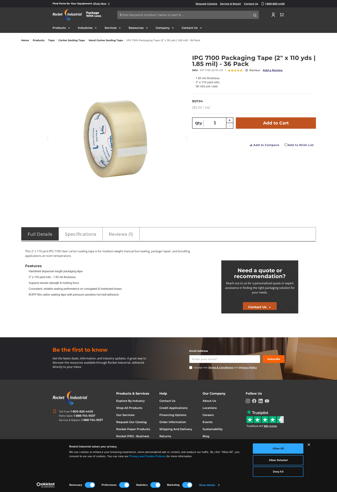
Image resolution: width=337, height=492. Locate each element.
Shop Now (99, 3)
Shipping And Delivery (175, 429)
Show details (207, 485)
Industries (85, 28)
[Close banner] (309, 444)
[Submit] (255, 15)
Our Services (125, 415)
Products (59, 28)
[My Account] (273, 15)
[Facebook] (254, 401)
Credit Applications (173, 408)
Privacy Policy (248, 367)
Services (111, 28)
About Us (209, 401)
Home (25, 40)
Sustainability (213, 429)
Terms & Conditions (220, 367)
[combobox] (188, 15)
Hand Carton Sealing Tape (106, 40)
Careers (208, 415)
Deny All (278, 471)
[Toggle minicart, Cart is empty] (282, 15)
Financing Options (172, 415)
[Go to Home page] (79, 15)
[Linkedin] (260, 401)
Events (207, 422)
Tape (51, 40)
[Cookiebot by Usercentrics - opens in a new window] (45, 485)
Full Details (40, 234)
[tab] (40, 233)
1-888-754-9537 (84, 415)
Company (163, 28)
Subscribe (273, 359)
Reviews (120, 234)
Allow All (278, 448)
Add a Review (273, 70)
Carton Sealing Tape (71, 40)
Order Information (172, 422)
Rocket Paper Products (133, 429)
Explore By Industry (130, 401)
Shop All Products (129, 408)
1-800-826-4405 (82, 411)
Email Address (198, 351)
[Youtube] (267, 401)
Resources (136, 28)
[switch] (124, 485)
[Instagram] (248, 401)
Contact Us (190, 28)
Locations (210, 408)
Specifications (80, 234)
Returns (165, 436)
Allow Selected (278, 460)
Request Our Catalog (131, 422)
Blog (206, 436)
